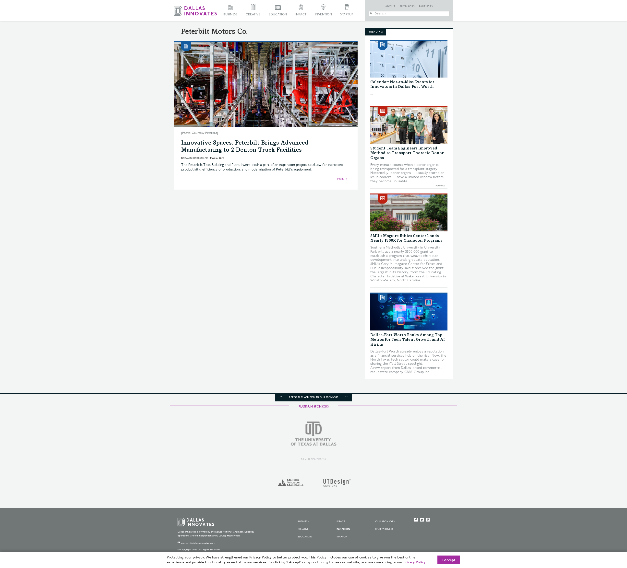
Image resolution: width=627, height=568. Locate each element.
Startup (346, 14)
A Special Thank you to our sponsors (313, 397)
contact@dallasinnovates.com (198, 543)
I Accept (448, 560)
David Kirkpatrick (196, 158)
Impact (301, 14)
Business (230, 14)
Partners (426, 6)
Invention (323, 14)
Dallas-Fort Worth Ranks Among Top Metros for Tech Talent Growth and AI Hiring (407, 339)
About (390, 6)
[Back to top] (607, 536)
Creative (253, 14)
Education (278, 14)
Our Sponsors (385, 521)
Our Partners (384, 529)
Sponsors (407, 6)
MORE (340, 179)
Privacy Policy (414, 562)
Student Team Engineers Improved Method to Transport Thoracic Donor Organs (407, 153)
